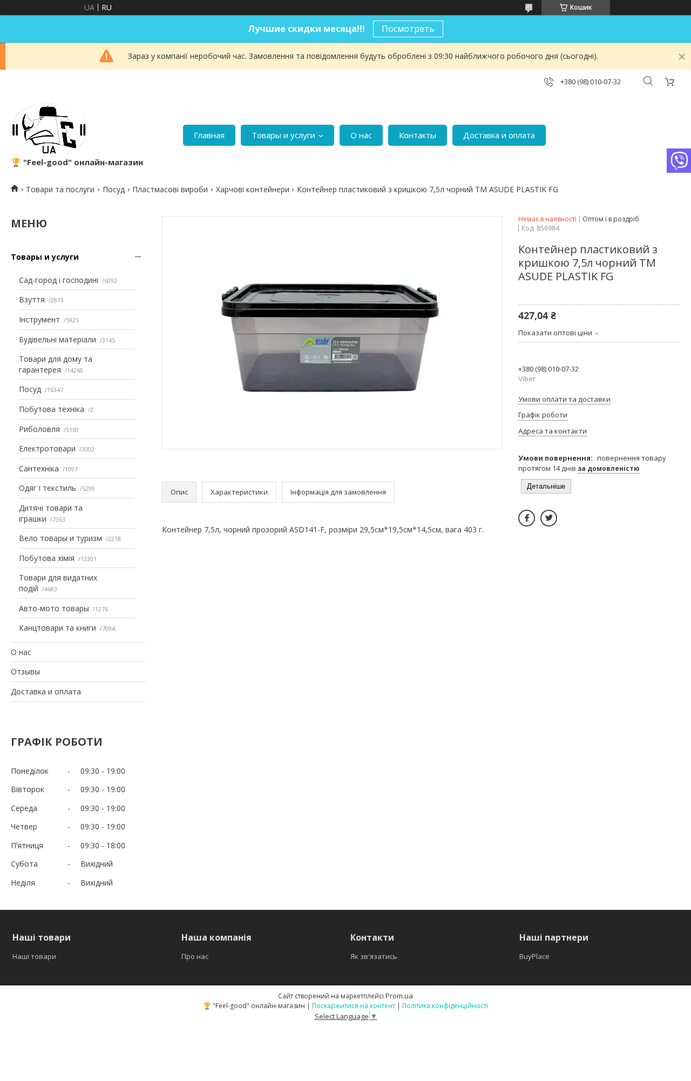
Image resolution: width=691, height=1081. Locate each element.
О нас (361, 135)
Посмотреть (408, 29)
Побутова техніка (51, 409)
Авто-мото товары (54, 608)
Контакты (417, 135)
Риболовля (39, 429)
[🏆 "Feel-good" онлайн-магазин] (49, 130)
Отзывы (25, 671)
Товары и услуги (283, 135)
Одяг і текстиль (47, 488)
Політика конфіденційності (445, 1005)
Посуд (114, 189)
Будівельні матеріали (57, 339)
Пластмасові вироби (170, 189)
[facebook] (526, 518)
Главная (209, 135)
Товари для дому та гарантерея (55, 364)
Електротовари (47, 448)
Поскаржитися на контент (353, 1005)
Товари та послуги (60, 189)
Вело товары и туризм (60, 538)
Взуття (32, 299)
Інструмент (39, 319)
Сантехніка (39, 468)
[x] (548, 518)
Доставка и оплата (499, 135)
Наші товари (34, 956)
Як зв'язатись (373, 956)
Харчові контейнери (252, 189)
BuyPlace (534, 956)
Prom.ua (399, 996)
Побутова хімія (46, 558)
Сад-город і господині (58, 280)
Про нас (194, 956)
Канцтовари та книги (57, 628)
